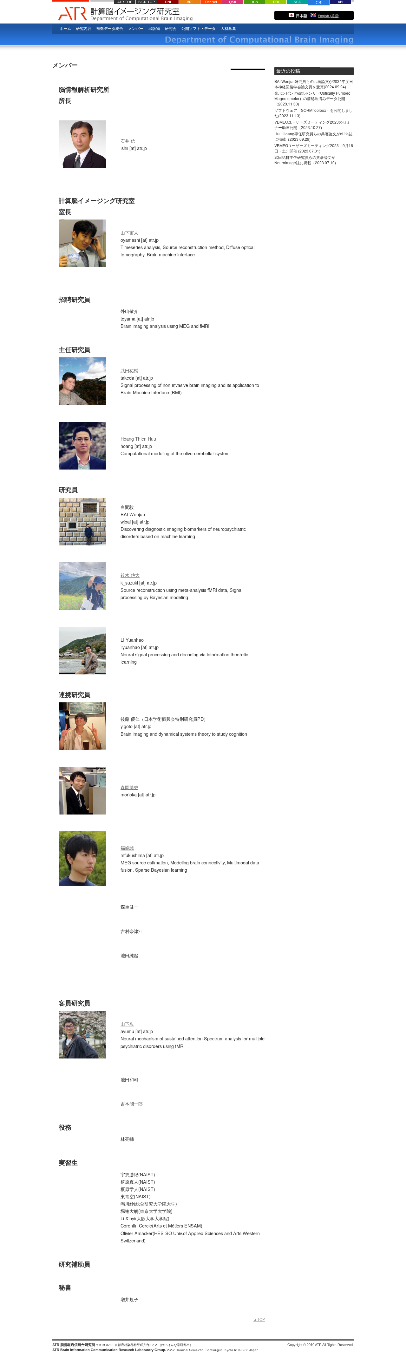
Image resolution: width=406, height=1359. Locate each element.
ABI (340, 2)
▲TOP (259, 1319)
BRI (190, 2)
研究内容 (83, 28)
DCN (254, 2)
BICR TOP (146, 2)
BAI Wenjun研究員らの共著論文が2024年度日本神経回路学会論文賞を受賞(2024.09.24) (313, 83)
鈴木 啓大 (130, 574)
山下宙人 (129, 232)
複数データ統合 (109, 28)
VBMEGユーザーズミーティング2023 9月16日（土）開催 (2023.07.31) (313, 148)
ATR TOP (124, 2)
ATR (70, 12)
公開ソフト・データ (198, 28)
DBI (276, 2)
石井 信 (128, 140)
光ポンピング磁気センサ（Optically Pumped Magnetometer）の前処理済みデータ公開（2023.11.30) (312, 98)
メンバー (135, 28)
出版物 (154, 28)
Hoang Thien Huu (138, 438)
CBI (319, 2)
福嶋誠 (127, 847)
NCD (297, 2)
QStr (232, 2)
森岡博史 (129, 787)
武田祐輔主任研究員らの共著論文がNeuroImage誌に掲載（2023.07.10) (305, 159)
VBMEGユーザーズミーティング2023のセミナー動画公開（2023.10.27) (312, 124)
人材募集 (228, 28)
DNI (168, 2)
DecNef (211, 2)
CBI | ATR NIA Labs (182, 14)
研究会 (170, 28)
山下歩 (127, 1023)
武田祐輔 (129, 370)
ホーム (65, 28)
